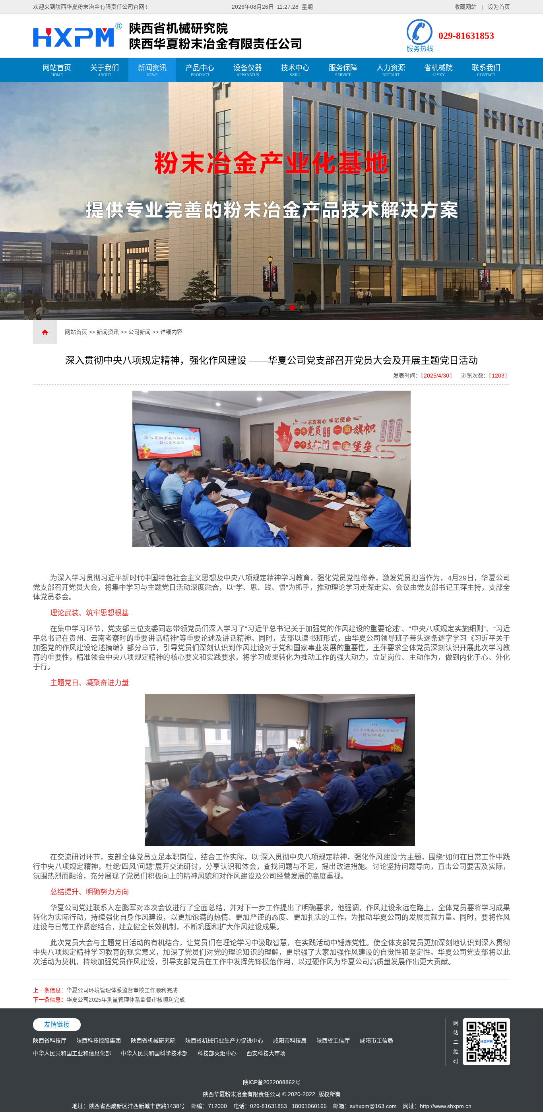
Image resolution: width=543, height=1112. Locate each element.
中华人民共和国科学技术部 (154, 1053)
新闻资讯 (152, 70)
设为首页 (499, 7)
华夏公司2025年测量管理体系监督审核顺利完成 (125, 999)
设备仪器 (247, 70)
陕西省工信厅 (333, 1040)
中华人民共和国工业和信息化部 (72, 1053)
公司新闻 (139, 332)
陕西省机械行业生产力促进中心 (224, 1040)
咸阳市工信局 (376, 1040)
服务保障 (343, 70)
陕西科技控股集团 (98, 1040)
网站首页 (57, 70)
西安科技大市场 (265, 1053)
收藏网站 (465, 7)
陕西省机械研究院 (153, 1040)
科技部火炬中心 (217, 1053)
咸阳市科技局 (289, 1040)
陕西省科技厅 (49, 1040)
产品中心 (200, 70)
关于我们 (104, 70)
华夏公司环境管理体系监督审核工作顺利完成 (122, 990)
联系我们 (486, 70)
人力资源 (390, 70)
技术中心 (295, 70)
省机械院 (438, 70)
